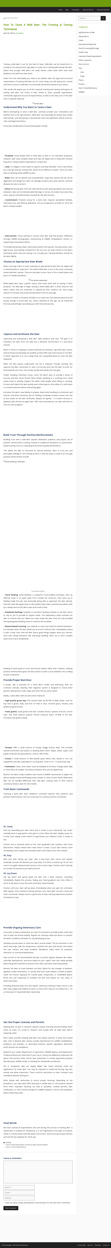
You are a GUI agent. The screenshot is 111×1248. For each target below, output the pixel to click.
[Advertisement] (37, 50)
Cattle (81, 40)
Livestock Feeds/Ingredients (90, 56)
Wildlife (8, 1143)
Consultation (75, 10)
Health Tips (83, 52)
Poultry (82, 84)
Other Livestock (85, 60)
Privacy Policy (82, 1245)
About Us (90, 1245)
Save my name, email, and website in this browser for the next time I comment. (37, 1203)
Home (60, 10)
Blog (67, 10)
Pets (80, 68)
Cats (82, 72)
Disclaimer (98, 1245)
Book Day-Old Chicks (103, 10)
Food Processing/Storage (89, 48)
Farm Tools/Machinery (88, 88)
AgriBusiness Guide (87, 32)
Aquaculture (84, 36)
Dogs (82, 76)
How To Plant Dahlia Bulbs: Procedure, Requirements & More (27, 1145)
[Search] (103, 18)
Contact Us (106, 1245)
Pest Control (84, 64)
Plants (81, 80)
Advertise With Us (88, 10)
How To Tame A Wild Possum (16, 1147)
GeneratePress (23, 1245)
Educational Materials (87, 44)
